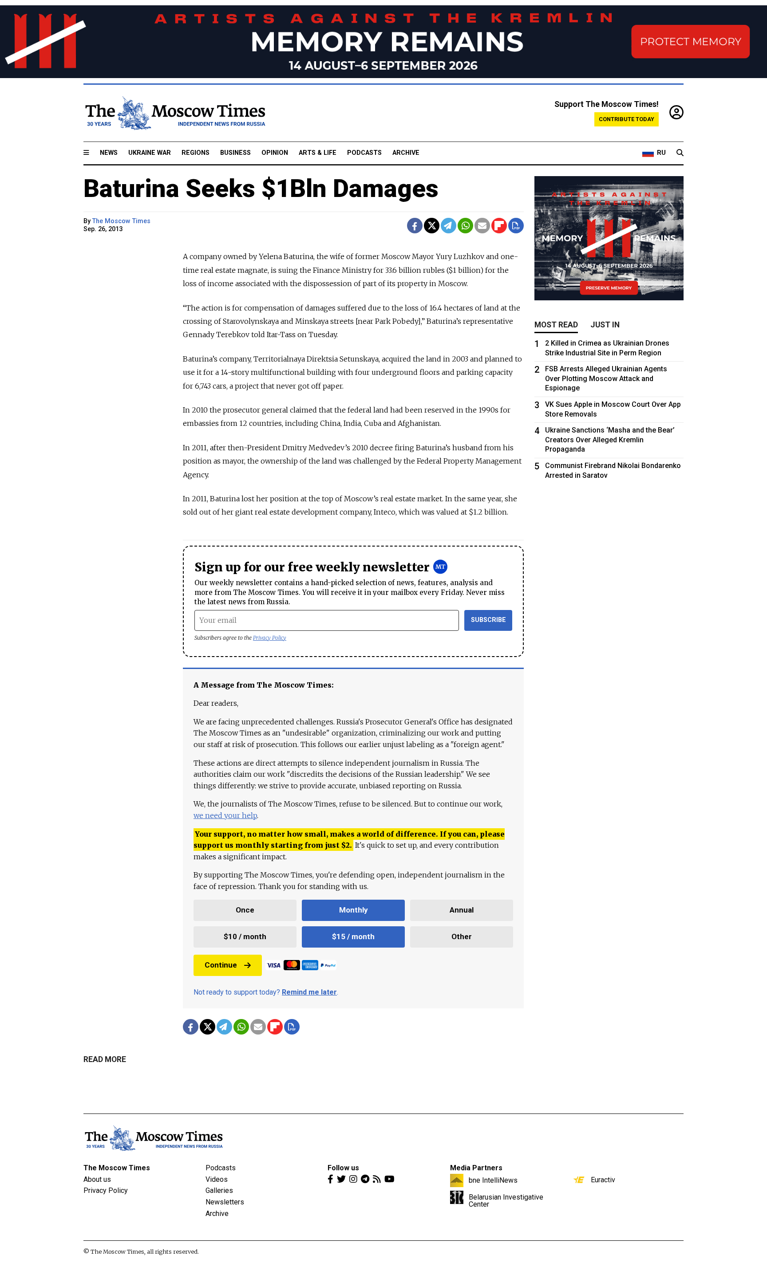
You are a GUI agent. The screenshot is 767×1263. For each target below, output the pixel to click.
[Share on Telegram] (448, 225)
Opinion (274, 153)
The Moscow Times (116, 1168)
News (109, 153)
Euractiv (603, 1180)
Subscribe (488, 620)
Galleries (219, 1190)
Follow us (343, 1168)
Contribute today (626, 119)
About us (97, 1179)
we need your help (225, 815)
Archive (405, 153)
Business (235, 153)
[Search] (680, 153)
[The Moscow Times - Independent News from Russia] (174, 113)
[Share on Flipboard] (499, 225)
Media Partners (476, 1168)
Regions (196, 153)
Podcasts (364, 153)
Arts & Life (317, 153)
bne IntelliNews (493, 1180)
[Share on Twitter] (431, 225)
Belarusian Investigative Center (506, 1200)
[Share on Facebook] (415, 225)
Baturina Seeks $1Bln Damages (261, 188)
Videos (217, 1179)
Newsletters (225, 1202)
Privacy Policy (269, 637)
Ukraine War (149, 153)
